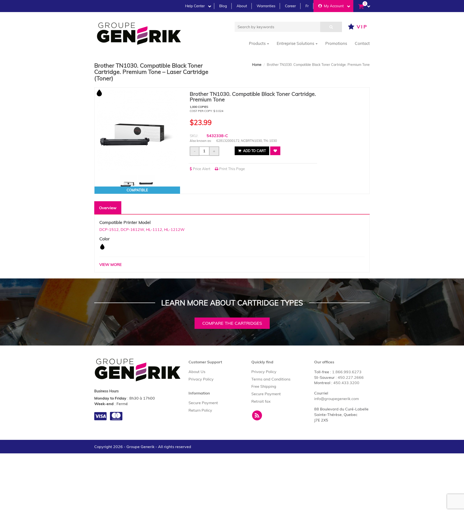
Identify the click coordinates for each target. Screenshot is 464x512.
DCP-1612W (132, 229)
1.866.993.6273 (347, 371)
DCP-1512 (109, 229)
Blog (223, 6)
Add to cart (254, 151)
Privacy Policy (201, 379)
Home (256, 64)
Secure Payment (203, 402)
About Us (196, 371)
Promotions (336, 43)
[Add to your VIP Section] (275, 150)
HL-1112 (154, 229)
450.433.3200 (346, 382)
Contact (362, 43)
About (242, 6)
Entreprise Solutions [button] (296, 43)
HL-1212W (174, 229)
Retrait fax (261, 401)
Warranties (266, 6)
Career (290, 6)
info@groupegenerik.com (336, 398)
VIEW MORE (110, 264)
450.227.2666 (351, 377)
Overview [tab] (107, 207)
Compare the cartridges (232, 323)
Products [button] (258, 43)
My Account (333, 6)
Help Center (195, 6)
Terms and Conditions (270, 379)
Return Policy (200, 410)
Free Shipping (263, 386)
